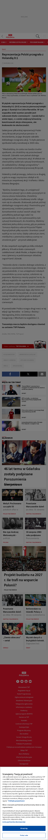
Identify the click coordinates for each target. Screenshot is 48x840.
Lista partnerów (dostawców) (13, 822)
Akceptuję (24, 828)
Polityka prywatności (16, 801)
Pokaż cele (24, 835)
